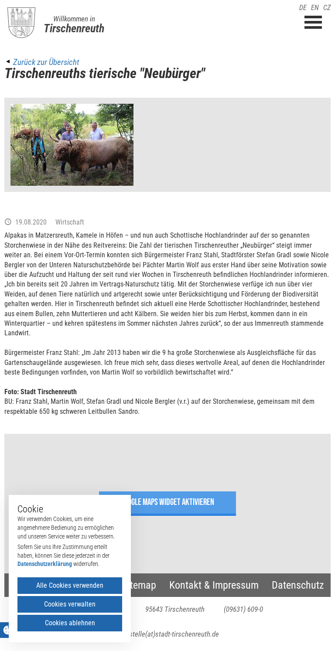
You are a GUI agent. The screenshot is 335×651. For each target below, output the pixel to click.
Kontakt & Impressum (214, 585)
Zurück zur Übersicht (46, 62)
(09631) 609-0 (243, 609)
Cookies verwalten (70, 604)
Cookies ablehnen (70, 623)
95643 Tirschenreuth (175, 609)
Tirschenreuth (74, 28)
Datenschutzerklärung (44, 563)
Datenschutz (298, 585)
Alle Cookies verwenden (69, 585)
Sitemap (139, 585)
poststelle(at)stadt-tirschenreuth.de (167, 634)
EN (315, 7)
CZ (327, 7)
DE (303, 7)
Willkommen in (74, 18)
